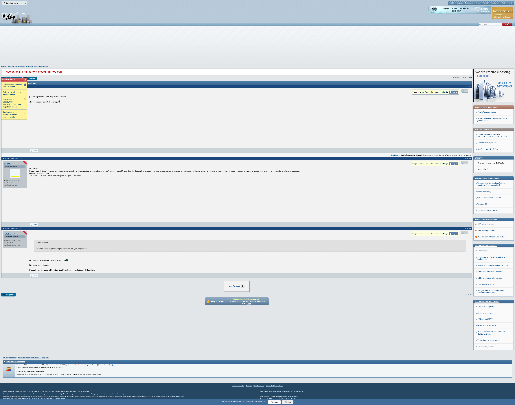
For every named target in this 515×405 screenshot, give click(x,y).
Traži (503, 3)
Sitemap (249, 386)
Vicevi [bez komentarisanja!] (488, 340)
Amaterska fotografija (485, 307)
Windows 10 (482, 204)
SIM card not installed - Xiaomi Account (492, 265)
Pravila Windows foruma (486, 112)
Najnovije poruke (238, 386)
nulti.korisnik (9, 234)
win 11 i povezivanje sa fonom (489, 198)
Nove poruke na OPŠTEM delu (487, 302)
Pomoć (509, 3)
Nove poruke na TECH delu (486, 246)
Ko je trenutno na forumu (15, 362)
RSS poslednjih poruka (486, 231)
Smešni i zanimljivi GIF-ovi (487, 149)
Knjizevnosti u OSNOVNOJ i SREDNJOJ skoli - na (12, 103)
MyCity (452, 3)
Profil (35, 151)
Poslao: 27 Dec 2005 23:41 (13, 228)
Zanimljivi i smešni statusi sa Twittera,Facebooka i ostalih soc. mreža (492, 135)
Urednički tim (259, 386)
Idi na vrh (469, 294)
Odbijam (287, 402)
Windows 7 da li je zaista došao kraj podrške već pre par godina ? (491, 184)
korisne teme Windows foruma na (10, 114)
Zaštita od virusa (287, 391)
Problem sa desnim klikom (487, 210)
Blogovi (478, 3)
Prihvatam (274, 402)
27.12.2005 (468, 77)
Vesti (271, 391)
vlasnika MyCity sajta (177, 396)
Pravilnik (485, 3)
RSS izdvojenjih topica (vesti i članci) (491, 237)
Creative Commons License (289, 396)
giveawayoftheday (484, 191)
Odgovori (32, 78)
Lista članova (495, 3)
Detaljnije (112, 365)
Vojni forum (277, 391)
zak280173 (8, 164)
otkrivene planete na (12, 85)
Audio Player (482, 251)
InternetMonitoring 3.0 (485, 284)
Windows (11, 66)
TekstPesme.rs (298, 391)
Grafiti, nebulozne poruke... (488, 326)
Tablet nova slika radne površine (490, 272)
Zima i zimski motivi (485, 313)
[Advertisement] (257, 47)
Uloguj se (460, 3)
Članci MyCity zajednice (274, 386)
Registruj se (469, 3)
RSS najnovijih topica (485, 224)
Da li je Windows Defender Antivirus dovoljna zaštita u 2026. (491, 292)
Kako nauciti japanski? (486, 347)
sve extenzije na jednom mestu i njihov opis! (32, 66)
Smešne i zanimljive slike (487, 143)
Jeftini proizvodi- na (12, 93)
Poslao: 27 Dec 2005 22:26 (13, 158)
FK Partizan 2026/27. (485, 319)
